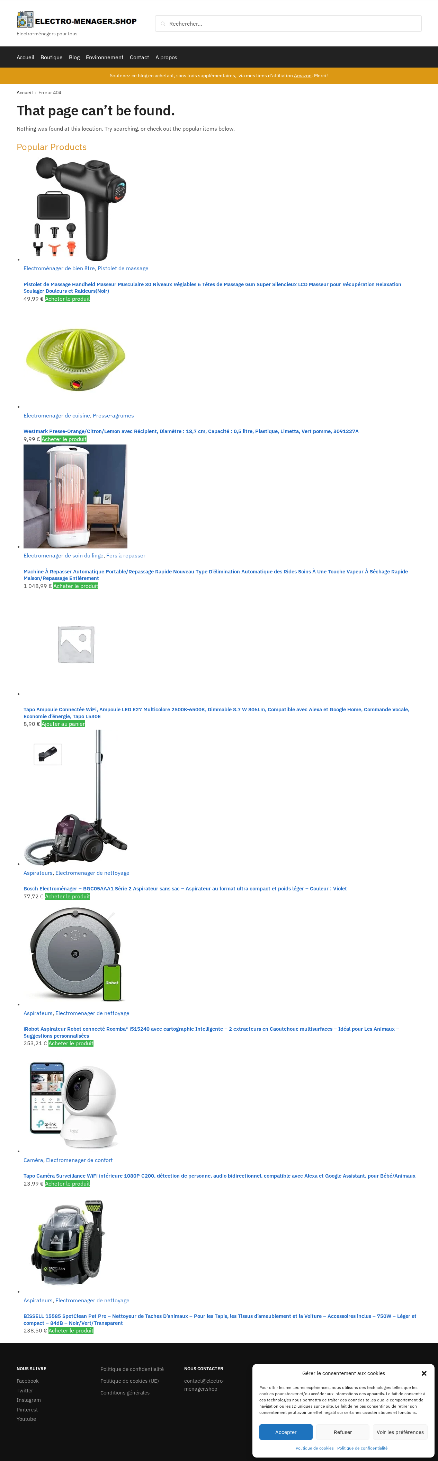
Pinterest (27, 1409)
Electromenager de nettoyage (92, 872)
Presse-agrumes (113, 415)
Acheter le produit (67, 298)
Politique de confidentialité (362, 1448)
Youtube (26, 1419)
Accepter (286, 1432)
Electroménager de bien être (59, 268)
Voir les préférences (400, 1432)
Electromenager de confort (79, 1159)
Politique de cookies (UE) (129, 1381)
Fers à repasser (125, 555)
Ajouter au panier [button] (63, 723)
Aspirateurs (38, 872)
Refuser (343, 1432)
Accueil (25, 92)
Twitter (25, 1390)
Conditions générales (125, 1392)
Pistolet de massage (123, 268)
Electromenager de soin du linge (64, 555)
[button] (424, 1373)
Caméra (33, 1159)
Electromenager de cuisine (57, 415)
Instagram (29, 1400)
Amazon (303, 75)
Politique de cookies (315, 1448)
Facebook (28, 1381)
